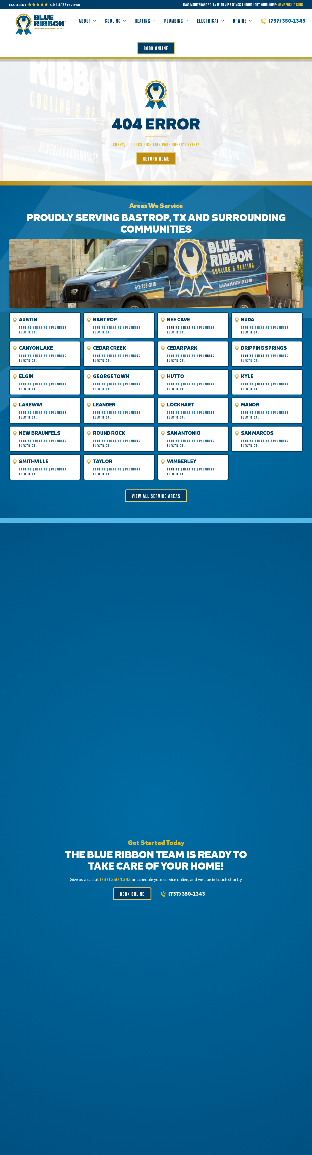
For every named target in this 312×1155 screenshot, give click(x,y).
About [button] (85, 21)
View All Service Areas (156, 496)
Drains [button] (240, 21)
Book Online (156, 48)
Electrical (28, 332)
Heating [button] (142, 21)
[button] (45, 5)
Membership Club (290, 4)
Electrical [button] (208, 21)
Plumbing (58, 327)
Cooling (25, 327)
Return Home (156, 158)
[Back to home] (40, 20)
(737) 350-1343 (287, 21)
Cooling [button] (113, 21)
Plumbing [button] (173, 21)
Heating (41, 327)
